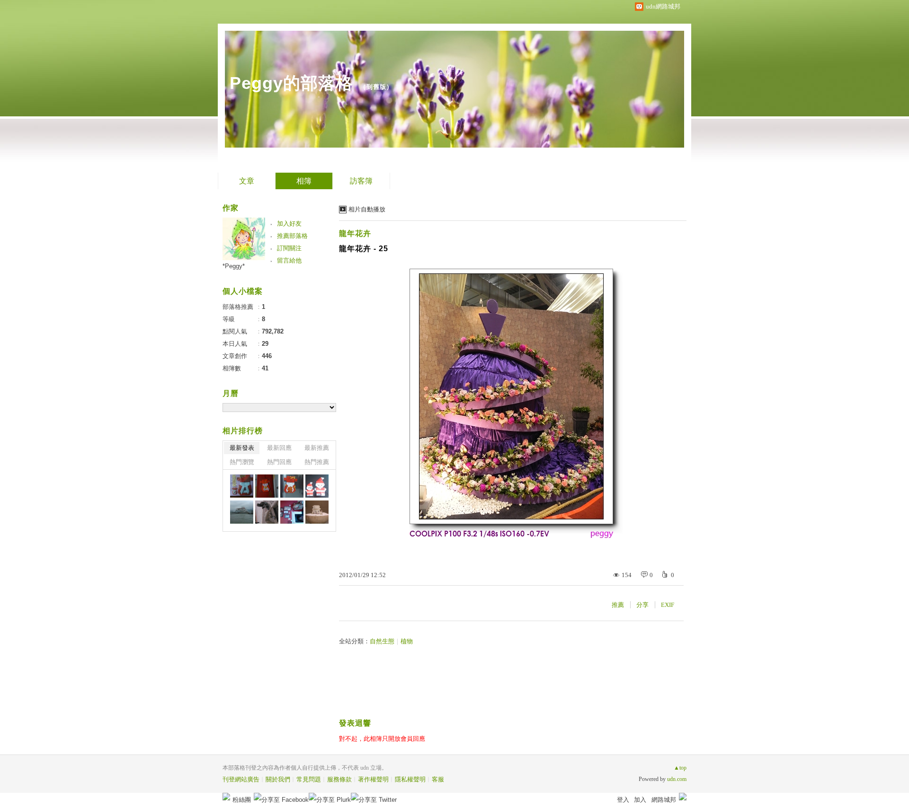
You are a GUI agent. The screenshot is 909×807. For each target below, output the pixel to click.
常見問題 (308, 779)
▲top (680, 767)
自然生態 (382, 641)
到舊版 (376, 86)
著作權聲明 (373, 779)
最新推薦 (316, 447)
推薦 (618, 604)
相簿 (304, 181)
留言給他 (289, 260)
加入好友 (289, 223)
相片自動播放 (366, 209)
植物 (407, 641)
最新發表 (242, 447)
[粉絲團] (226, 796)
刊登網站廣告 (241, 779)
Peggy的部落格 (291, 83)
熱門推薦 (316, 461)
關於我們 (278, 779)
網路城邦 (663, 799)
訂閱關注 (289, 248)
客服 (438, 779)
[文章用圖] (241, 486)
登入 (623, 799)
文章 (246, 181)
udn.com (676, 779)
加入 (640, 799)
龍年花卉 (355, 233)
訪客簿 (361, 181)
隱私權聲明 (410, 779)
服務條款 (339, 779)
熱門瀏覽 (242, 461)
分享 (642, 604)
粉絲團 (241, 799)
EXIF (667, 604)
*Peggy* (234, 266)
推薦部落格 (292, 235)
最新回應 (279, 447)
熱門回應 (279, 461)
